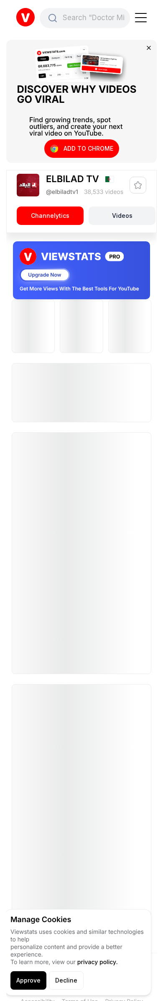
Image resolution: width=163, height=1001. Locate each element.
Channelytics (50, 215)
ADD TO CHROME (88, 148)
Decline (66, 980)
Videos (122, 215)
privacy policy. (97, 962)
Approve (28, 980)
